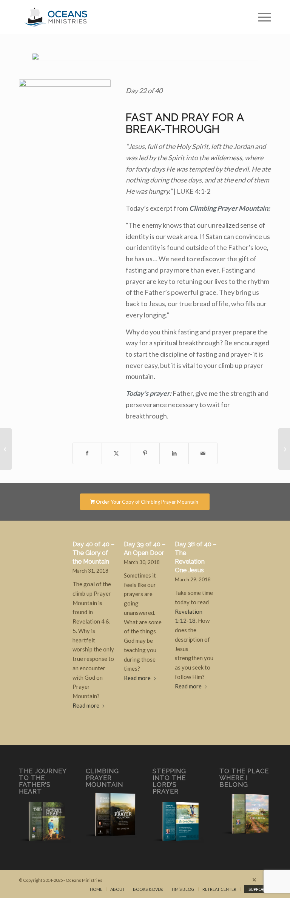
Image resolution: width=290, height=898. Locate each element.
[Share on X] (116, 453)
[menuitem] (260, 17)
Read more (85, 705)
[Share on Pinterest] (145, 453)
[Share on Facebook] (87, 453)
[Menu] (260, 17)
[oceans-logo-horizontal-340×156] (56, 17)
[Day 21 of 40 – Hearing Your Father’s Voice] (6, 449)
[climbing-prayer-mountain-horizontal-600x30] (145, 58)
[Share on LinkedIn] (174, 453)
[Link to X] (254, 879)
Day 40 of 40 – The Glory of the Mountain (93, 552)
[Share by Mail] (203, 453)
